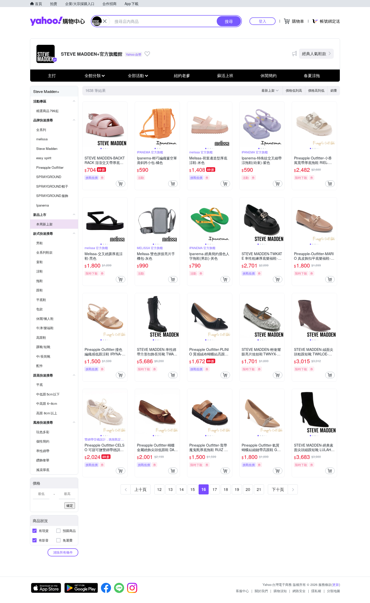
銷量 (333, 90)
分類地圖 (333, 590)
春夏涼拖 (312, 75)
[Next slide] (124, 124)
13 (170, 489)
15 (192, 489)
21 (259, 489)
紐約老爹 (182, 75)
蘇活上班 (225, 75)
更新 (335, 584)
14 (181, 489)
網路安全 (299, 590)
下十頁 (278, 489)
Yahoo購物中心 (57, 21)
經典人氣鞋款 (314, 53)
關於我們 (261, 590)
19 (237, 489)
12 (159, 489)
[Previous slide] (86, 124)
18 (226, 489)
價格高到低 (316, 90)
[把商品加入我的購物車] (120, 183)
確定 (69, 505)
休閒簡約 (269, 75)
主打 (52, 75)
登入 (262, 21)
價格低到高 (294, 90)
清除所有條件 (63, 552)
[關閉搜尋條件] (105, 21)
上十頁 (140, 489)
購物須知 (280, 590)
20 (248, 489)
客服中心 (242, 590)
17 (214, 489)
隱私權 (316, 590)
